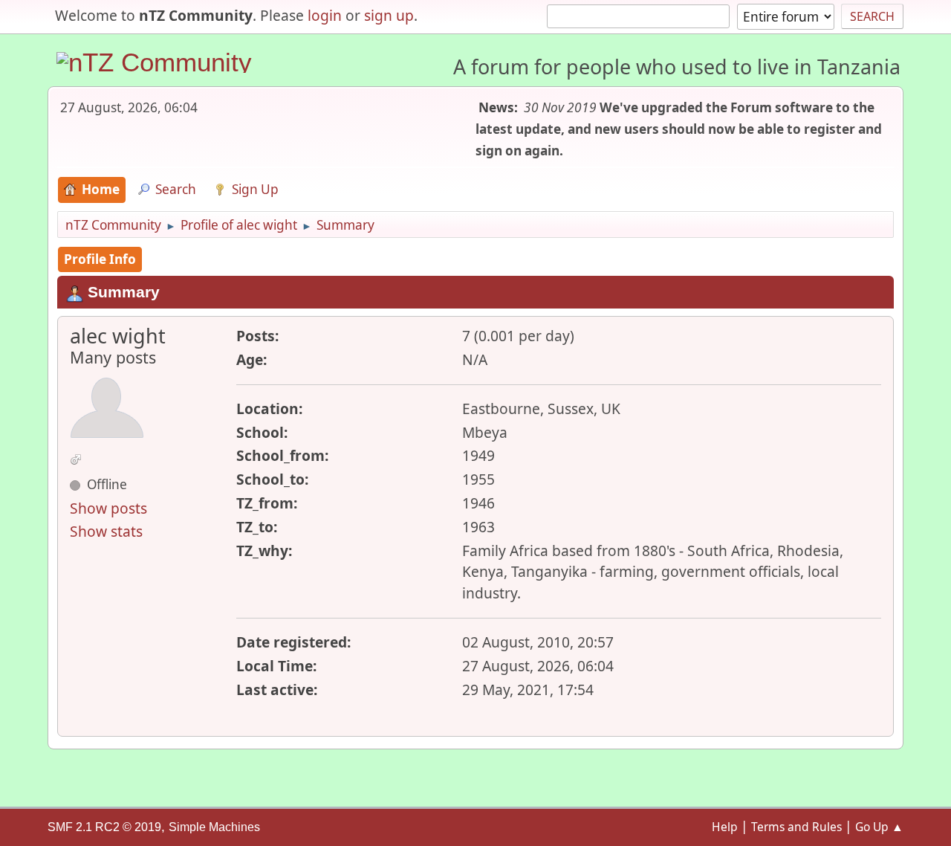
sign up (389, 15)
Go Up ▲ (879, 826)
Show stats (106, 531)
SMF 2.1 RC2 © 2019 (104, 827)
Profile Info (100, 259)
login (325, 15)
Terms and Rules (796, 826)
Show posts (108, 508)
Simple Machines (214, 827)
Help (725, 826)
